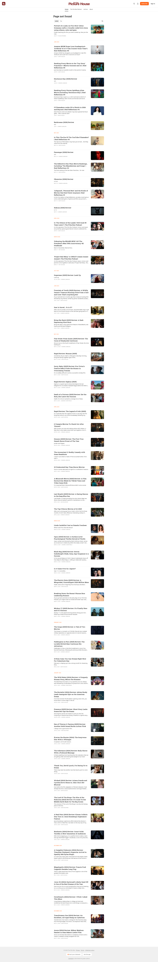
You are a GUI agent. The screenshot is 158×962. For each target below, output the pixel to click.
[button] (66, 9)
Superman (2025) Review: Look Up (67, 275)
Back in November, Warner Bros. (63, 248)
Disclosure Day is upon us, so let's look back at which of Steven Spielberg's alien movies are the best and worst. (70, 97)
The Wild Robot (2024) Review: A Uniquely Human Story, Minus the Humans (71, 678)
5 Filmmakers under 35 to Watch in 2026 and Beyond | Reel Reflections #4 (70, 108)
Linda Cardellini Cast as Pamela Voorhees (70, 525)
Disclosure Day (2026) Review (65, 79)
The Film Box (62, 249)
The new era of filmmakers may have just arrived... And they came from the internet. (71, 142)
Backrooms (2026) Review (64, 122)
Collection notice (89, 950)
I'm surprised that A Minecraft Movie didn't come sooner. (70, 485)
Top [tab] (61, 21)
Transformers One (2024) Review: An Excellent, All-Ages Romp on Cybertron (69, 916)
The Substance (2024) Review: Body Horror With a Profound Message (70, 752)
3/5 (55, 81)
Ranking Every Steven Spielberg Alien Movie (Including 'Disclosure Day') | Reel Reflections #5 (70, 92)
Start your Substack (74, 954)
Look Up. (56, 277)
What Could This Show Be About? (63, 527)
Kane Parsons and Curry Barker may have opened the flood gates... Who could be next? (71, 112)
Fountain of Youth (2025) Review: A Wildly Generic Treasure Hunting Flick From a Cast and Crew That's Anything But (71, 292)
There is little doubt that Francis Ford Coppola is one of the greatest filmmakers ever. (70, 872)
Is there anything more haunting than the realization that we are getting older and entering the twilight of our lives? (71, 755)
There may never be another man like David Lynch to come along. (70, 770)
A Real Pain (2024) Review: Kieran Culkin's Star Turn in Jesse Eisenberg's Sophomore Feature (70, 816)
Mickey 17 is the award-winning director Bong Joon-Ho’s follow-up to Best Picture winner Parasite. (70, 613)
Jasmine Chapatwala (66, 400)
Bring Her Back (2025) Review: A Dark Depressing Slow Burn (68, 321)
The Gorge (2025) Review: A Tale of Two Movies (69, 628)
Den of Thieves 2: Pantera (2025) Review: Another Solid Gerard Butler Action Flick (70, 725)
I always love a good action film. (63, 728)
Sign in (153, 3)
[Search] (134, 3)
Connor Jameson (62, 83)
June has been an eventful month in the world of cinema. (70, 70)
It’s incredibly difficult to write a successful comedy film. (70, 373)
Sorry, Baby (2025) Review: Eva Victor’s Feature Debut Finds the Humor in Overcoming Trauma (69, 368)
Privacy (78, 950)
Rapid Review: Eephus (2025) (65, 382)
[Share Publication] (137, 3)
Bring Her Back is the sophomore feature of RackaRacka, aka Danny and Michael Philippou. (71, 325)
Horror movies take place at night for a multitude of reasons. (71, 469)
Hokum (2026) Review (62, 208)
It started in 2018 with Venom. (62, 742)
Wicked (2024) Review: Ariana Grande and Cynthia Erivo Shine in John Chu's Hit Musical (70, 782)
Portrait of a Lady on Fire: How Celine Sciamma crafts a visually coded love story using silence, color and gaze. (71, 28)
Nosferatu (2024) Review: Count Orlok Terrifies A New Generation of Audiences (70, 832)
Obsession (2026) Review (63, 179)
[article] (79, 32)
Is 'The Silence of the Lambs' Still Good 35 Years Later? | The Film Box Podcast (70, 224)
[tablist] (58, 21)
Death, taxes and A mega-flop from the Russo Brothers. (69, 584)
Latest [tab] (56, 21)
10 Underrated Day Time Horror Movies (69, 467)
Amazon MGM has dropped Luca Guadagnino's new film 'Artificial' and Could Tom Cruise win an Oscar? (70, 53)
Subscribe (144, 3)
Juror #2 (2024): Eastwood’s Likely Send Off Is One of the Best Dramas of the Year (71, 883)
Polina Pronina (62, 35)
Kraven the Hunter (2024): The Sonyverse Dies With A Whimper (70, 738)
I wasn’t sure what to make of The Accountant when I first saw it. (70, 457)
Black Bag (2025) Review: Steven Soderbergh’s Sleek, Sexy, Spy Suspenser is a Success (71, 554)
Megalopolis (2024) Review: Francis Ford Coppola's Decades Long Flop (70, 868)
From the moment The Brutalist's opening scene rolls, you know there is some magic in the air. (70, 699)
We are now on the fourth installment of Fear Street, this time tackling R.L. (71, 343)
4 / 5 (55, 210)
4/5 (55, 124)
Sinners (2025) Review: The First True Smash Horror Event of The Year (68, 440)
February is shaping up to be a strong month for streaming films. (70, 664)
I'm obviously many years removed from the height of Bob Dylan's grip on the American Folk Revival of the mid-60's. (70, 857)
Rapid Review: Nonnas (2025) (65, 353)
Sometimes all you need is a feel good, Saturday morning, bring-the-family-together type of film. (70, 356)
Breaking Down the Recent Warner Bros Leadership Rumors (69, 594)
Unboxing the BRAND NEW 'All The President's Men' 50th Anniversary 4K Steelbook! (69, 243)
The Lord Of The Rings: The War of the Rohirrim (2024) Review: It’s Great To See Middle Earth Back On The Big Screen (70, 799)
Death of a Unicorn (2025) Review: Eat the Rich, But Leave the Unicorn (70, 395)
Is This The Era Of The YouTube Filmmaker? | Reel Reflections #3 (71, 138)
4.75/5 (56, 181)
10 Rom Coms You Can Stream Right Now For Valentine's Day (70, 660)
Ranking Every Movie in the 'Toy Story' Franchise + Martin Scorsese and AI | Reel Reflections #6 (70, 65)
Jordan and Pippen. (59, 443)
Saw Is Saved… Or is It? (63, 307)
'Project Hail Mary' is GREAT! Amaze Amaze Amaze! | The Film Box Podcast (71, 258)
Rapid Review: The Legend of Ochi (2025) (70, 411)
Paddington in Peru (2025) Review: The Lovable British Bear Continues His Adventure (69, 644)
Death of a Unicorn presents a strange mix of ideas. (68, 399)
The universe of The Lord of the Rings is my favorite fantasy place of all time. (71, 804)
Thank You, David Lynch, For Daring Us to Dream (70, 766)
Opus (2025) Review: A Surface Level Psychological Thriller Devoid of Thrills (69, 538)
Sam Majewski (64, 502)
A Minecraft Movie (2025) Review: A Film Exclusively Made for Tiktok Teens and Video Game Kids (70, 481)
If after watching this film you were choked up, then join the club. (71, 33)
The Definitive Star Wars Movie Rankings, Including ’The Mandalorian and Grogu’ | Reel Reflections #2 (70, 166)
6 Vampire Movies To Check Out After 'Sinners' (69, 425)
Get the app (87, 954)
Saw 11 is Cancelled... (60, 571)
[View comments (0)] (66, 38)
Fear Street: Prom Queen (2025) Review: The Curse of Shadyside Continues (71, 340)
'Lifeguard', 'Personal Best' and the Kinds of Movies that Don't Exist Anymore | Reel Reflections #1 (71, 193)
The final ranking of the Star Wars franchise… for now (69, 170)
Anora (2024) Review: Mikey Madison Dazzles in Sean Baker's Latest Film (69, 931)
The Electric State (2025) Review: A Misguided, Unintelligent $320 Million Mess (71, 581)
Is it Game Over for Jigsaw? (65, 569)
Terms (82, 950)
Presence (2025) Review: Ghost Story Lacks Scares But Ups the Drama (70, 710)
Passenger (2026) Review (63, 152)
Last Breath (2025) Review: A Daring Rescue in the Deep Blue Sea (71, 495)
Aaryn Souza (61, 56)
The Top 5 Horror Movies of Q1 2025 (68, 509)
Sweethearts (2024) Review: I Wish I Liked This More (70, 898)
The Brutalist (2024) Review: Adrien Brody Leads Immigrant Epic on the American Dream (70, 694)
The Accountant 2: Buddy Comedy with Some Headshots (69, 453)
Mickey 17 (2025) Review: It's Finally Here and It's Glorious (70, 609)
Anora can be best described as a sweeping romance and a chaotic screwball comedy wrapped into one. (70, 935)
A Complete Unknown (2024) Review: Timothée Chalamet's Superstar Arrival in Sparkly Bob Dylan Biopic (70, 852)
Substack (70, 958)
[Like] (55, 38)
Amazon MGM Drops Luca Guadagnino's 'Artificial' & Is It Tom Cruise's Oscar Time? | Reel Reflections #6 (71, 48)
